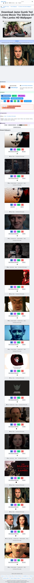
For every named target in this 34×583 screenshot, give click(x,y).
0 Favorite (21, 95)
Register (19, 2)
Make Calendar (5, 98)
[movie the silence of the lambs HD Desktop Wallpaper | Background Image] (17, 422)
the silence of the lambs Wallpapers (25, 6)
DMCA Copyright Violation (15, 578)
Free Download (6, 95)
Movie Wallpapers (14, 6)
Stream (5, 118)
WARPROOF (20, 208)
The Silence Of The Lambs (20, 156)
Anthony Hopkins (13, 183)
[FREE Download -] (11, 398)
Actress (9, 118)
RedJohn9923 (20, 482)
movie (5, 116)
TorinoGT (20, 153)
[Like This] (18, 478)
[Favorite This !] (15, 398)
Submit (7, 2)
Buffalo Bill (3, 7)
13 (19, 149)
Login (16, 2)
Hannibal (27, 118)
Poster (12, 118)
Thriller (21, 118)
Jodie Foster (12, 267)
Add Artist (2, 87)
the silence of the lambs (11, 116)
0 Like (14, 95)
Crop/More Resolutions (17, 98)
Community (12, 2)
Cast (24, 118)
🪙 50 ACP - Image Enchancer (8, 107)
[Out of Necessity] (17, 529)
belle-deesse (20, 428)
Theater (15, 118)
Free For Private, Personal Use (26, 85)
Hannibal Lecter (20, 183)
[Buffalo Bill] (17, 502)
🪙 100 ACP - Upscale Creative (13, 106)
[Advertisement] (17, 73)
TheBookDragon (14, 87)
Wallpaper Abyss (6, 6)
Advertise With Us (6, 578)
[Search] (32, 1)
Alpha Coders (3, 1)
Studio (18, 118)
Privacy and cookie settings (26, 578)
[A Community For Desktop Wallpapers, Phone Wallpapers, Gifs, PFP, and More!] (1, 6)
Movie (13, 156)
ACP (3, 106)
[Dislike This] (22, 398)
